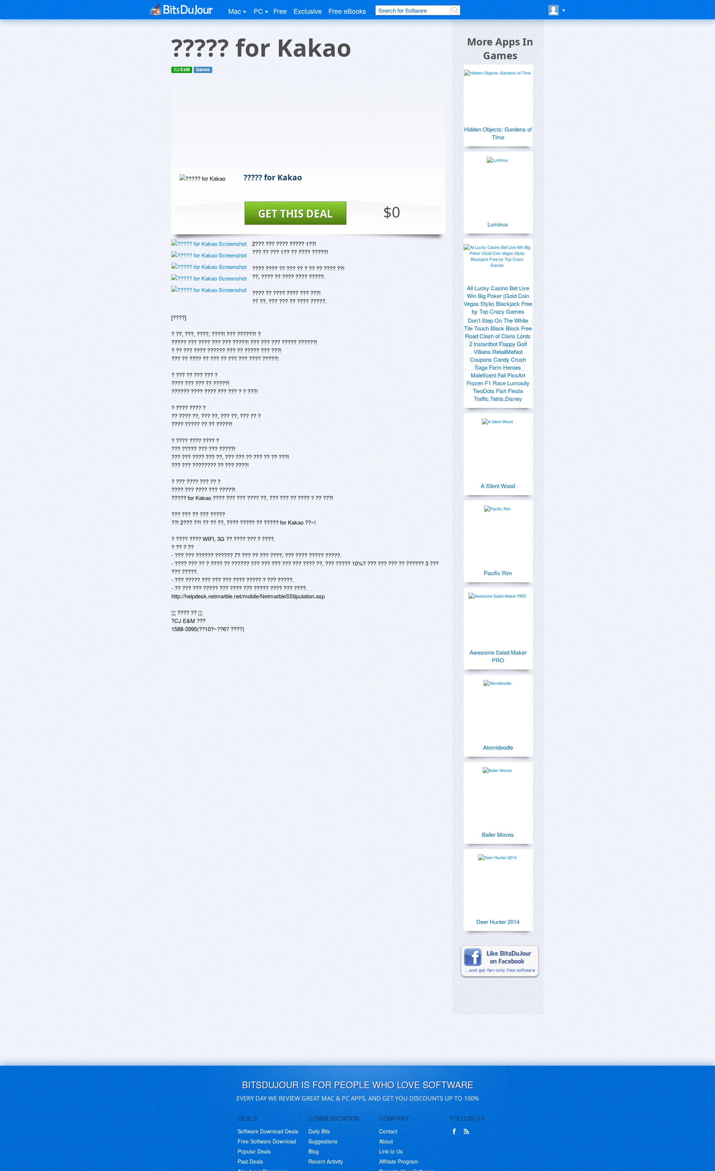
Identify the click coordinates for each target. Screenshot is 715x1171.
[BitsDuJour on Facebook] (456, 1131)
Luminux (497, 224)
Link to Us (391, 1151)
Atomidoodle (498, 747)
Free (280, 11)
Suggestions (322, 1141)
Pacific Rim (498, 573)
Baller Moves (498, 834)
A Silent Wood (498, 486)
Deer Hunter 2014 (497, 921)
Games (203, 69)
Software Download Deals (268, 1131)
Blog (313, 1151)
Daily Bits (319, 1131)
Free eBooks (347, 11)
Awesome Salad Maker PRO (498, 656)
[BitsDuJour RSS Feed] (468, 1131)
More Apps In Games (500, 48)
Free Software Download (267, 1141)
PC (258, 11)
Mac (234, 11)
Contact (388, 1131)
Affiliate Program (398, 1161)
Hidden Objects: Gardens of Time (498, 133)
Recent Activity (325, 1161)
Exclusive (307, 11)
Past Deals (250, 1161)
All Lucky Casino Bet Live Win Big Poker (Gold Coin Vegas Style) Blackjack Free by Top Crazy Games (498, 299)
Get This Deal (295, 213)
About (386, 1141)
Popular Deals (254, 1151)
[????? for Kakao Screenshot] (209, 243)
